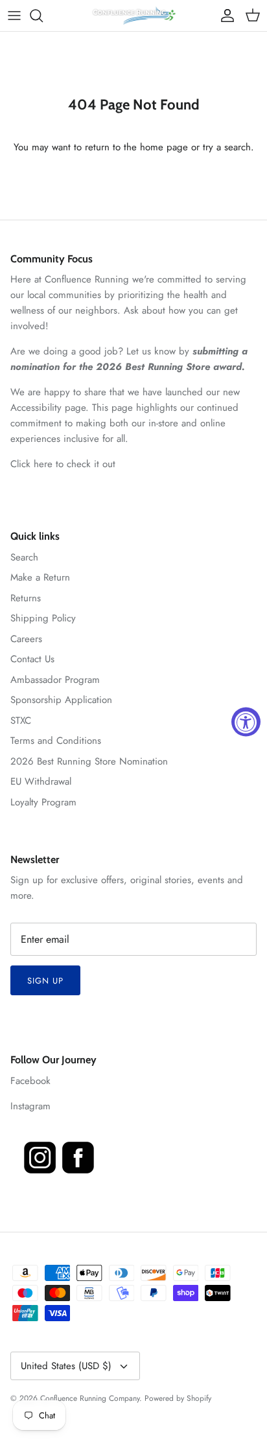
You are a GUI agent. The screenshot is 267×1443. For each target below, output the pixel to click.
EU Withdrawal (40, 781)
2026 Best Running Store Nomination (89, 761)
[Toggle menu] (14, 15)
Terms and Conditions (55, 740)
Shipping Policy (43, 618)
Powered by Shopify (178, 1398)
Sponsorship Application (61, 700)
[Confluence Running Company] (133, 15)
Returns (25, 598)
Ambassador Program (55, 680)
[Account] (224, 15)
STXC (20, 720)
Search (24, 557)
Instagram (30, 1106)
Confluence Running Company (89, 1398)
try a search (227, 147)
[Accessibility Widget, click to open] (246, 721)
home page (164, 147)
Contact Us (32, 659)
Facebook (30, 1081)
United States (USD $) (66, 1366)
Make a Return (40, 577)
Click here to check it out (62, 464)
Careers (26, 639)
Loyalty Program (43, 802)
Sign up (45, 981)
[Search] (43, 15)
